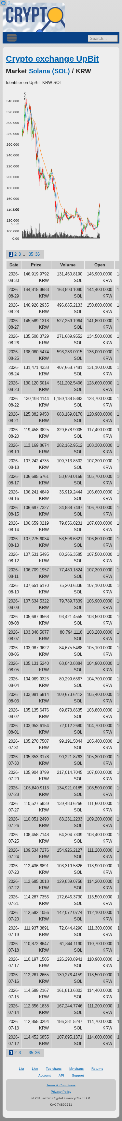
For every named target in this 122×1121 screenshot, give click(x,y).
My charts (76, 1068)
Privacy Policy (61, 1091)
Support (78, 1075)
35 (31, 254)
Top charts (53, 1068)
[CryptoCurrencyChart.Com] (34, 17)
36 (37, 254)
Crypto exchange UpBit (52, 59)
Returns (97, 1068)
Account (44, 1075)
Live (35, 1068)
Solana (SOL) (49, 71)
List (21, 1068)
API (61, 1075)
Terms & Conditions (61, 1085)
